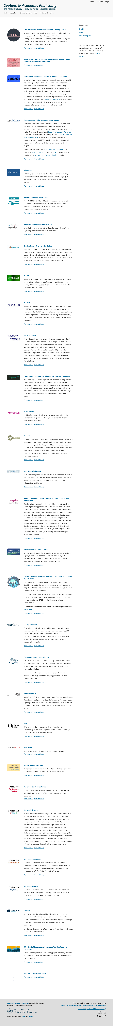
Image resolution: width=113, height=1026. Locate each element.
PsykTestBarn (29, 411)
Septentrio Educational (32, 859)
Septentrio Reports (31, 886)
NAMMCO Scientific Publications (36, 197)
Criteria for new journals (28, 13)
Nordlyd (27, 303)
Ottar (25, 723)
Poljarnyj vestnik (30, 335)
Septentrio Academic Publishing (59, 132)
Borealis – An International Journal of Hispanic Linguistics (45, 76)
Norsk (81, 32)
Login (107, 2)
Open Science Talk (30, 694)
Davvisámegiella (85, 36)
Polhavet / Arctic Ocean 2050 (35, 973)
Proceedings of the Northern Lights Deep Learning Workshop (47, 376)
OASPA (23, 1016)
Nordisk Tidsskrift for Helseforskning (38, 246)
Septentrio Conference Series (35, 787)
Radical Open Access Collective (46, 155)
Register (100, 2)
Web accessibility (10, 13)
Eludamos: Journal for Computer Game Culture (41, 120)
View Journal (28, 48)
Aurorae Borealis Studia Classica (36, 549)
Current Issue (39, 48)
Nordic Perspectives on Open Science (38, 224)
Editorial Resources (47, 13)
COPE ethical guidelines (52, 99)
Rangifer (27, 436)
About (92, 2)
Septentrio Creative (31, 810)
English (81, 29)
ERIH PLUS (42, 152)
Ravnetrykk (28, 748)
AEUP (31, 1016)
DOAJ (55, 152)
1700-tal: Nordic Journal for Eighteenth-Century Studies (45, 29)
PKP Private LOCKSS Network (54, 149)
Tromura (27, 910)
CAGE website (29, 609)
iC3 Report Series (30, 624)
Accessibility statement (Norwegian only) (92, 1009)
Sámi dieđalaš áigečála (32, 471)
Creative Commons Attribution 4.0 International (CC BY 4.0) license (83, 1005)
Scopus (34, 152)
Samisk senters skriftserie (33, 765)
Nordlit (26, 276)
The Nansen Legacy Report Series (36, 657)
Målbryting (28, 170)
